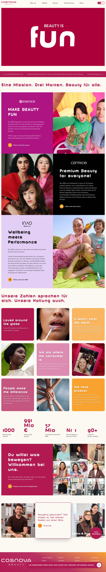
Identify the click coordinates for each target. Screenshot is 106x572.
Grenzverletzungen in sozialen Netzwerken (66, 74)
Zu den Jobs (47, 525)
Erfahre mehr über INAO (20, 279)
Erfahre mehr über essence (21, 145)
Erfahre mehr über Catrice (73, 206)
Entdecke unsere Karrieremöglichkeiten (25, 486)
